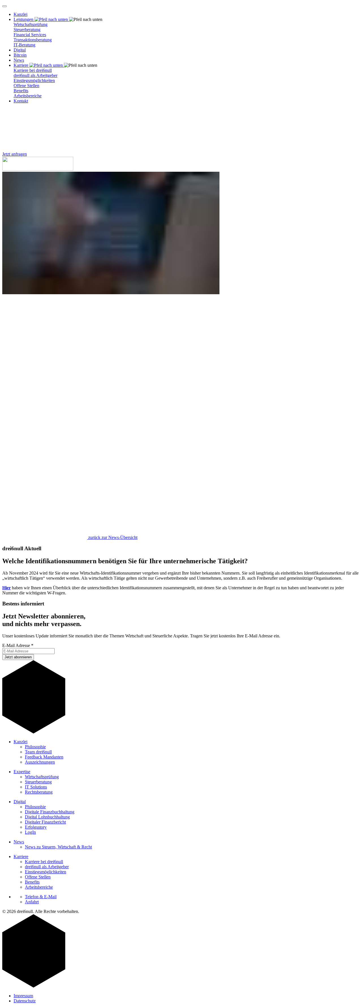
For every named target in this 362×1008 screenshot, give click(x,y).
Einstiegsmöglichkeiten (34, 80)
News (19, 60)
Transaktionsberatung (33, 39)
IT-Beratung (24, 44)
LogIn (30, 832)
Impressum (23, 995)
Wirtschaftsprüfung (31, 24)
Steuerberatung (27, 29)
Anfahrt (32, 901)
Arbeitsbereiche (28, 95)
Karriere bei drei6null (33, 70)
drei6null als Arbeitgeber (35, 75)
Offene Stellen (26, 85)
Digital (20, 50)
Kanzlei (20, 14)
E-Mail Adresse (17, 645)
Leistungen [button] (24, 19)
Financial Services (30, 34)
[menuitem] (187, 14)
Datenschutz (25, 1000)
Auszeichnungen (40, 762)
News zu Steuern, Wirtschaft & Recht (58, 846)
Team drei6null (38, 751)
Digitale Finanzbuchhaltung (49, 811)
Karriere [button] (21, 65)
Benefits (21, 90)
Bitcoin (20, 55)
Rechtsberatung (39, 792)
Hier (6, 587)
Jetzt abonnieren (18, 657)
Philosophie (35, 746)
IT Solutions (36, 787)
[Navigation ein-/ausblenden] (4, 6)
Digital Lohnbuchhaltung (47, 816)
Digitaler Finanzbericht (45, 822)
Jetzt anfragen (14, 154)
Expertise (22, 771)
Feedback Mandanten (44, 757)
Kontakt (21, 100)
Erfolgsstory (36, 827)
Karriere (21, 856)
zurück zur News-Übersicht (112, 537)
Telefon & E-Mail (41, 896)
